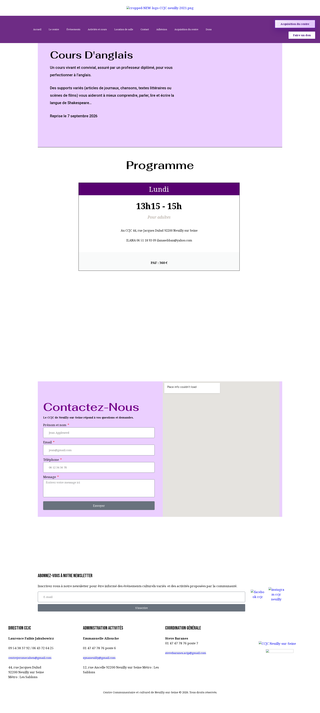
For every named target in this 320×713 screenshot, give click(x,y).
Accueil (37, 29)
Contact (145, 29)
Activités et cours (97, 29)
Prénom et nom (55, 425)
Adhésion (161, 29)
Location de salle (123, 29)
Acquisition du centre (186, 29)
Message (50, 477)
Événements (73, 29)
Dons (209, 29)
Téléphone (51, 459)
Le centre (54, 29)
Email (47, 442)
